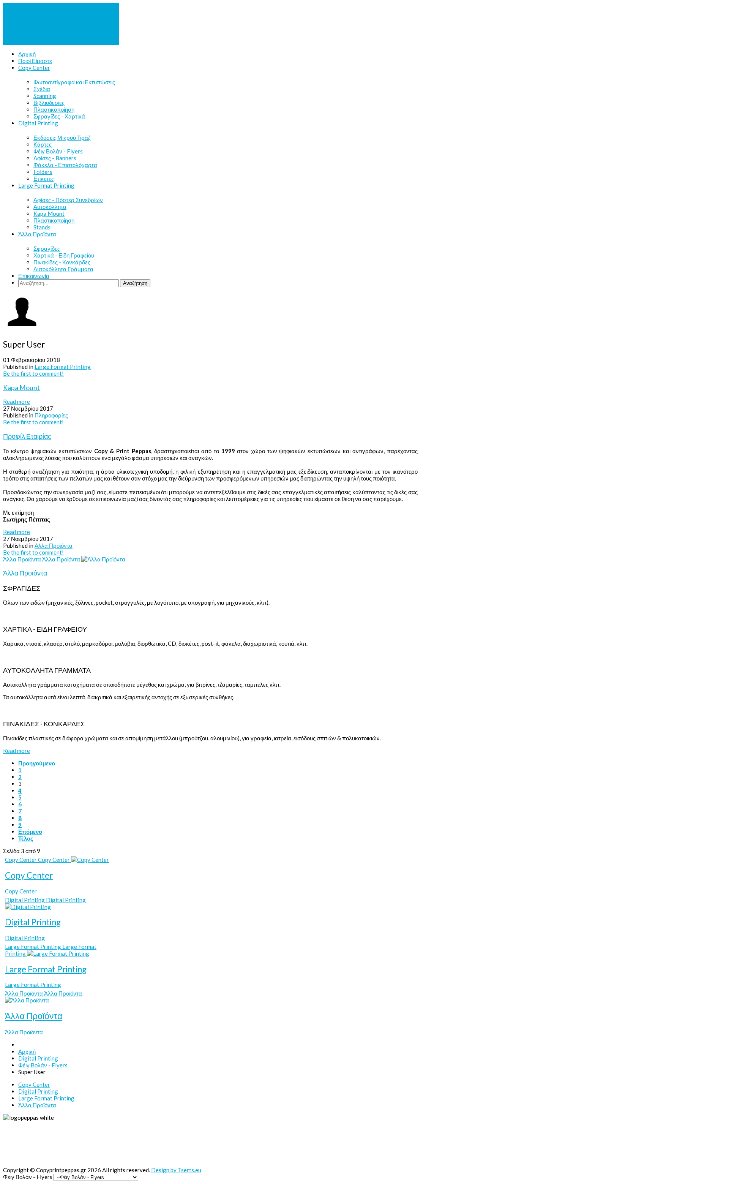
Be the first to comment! (33, 373)
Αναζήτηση (135, 283)
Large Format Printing (63, 366)
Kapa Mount (21, 388)
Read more (16, 401)
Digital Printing (33, 922)
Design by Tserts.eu (176, 1170)
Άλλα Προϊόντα (54, 545)
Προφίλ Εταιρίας (27, 436)
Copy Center (29, 875)
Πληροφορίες (51, 415)
